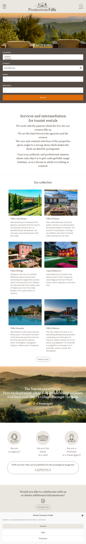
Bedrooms (7, 85)
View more (43, 359)
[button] (82, 515)
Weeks (5, 74)
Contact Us (43, 507)
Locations (7, 52)
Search (43, 97)
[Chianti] (43, 57)
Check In (6, 63)
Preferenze (43, 539)
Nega (43, 532)
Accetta (43, 526)
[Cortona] (43, 59)
